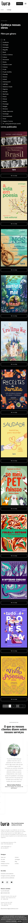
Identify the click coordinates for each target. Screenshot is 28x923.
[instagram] (7, 882)
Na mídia (3, 859)
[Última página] (23, 706)
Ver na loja (14, 175)
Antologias (17, 859)
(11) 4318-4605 (5, 891)
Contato (17, 863)
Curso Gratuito (4, 865)
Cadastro (19, 3)
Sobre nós (3, 857)
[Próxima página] (20, 706)
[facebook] (2, 882)
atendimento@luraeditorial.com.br (10, 908)
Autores (17, 857)
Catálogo (3, 861)
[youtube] (11, 882)
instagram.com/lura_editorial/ (8, 875)
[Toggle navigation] (25, 3)
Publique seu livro (5, 863)
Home (2, 9)
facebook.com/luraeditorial (7, 873)
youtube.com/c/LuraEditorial (7, 877)
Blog (16, 861)
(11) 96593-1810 (6, 893)
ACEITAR (19, 921)
